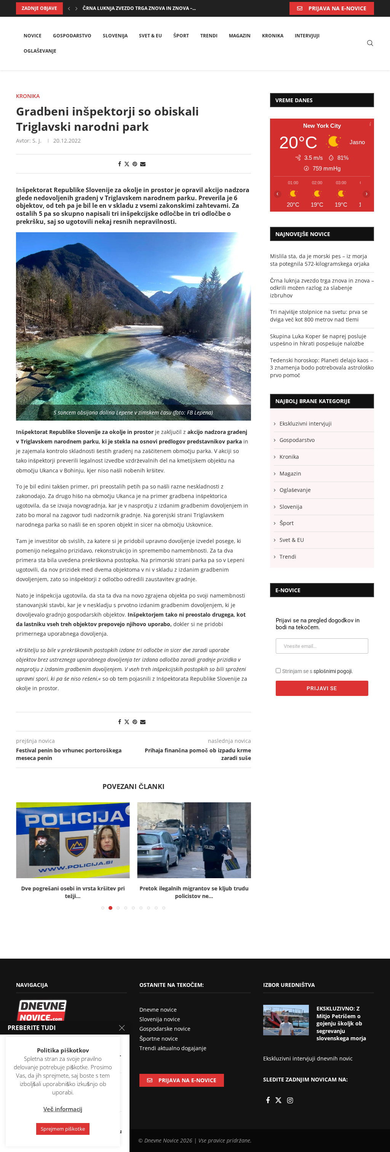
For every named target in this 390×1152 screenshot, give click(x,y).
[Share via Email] (142, 163)
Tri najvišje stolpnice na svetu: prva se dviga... (142, 8)
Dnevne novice (158, 1009)
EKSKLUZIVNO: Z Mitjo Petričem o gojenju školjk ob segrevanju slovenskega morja (341, 1023)
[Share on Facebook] (119, 163)
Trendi (208, 35)
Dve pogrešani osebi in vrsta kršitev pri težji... (73, 892)
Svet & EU (150, 35)
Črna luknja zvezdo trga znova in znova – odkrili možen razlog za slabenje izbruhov (322, 288)
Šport (181, 35)
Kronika (272, 35)
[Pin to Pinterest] (135, 163)
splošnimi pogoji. (333, 671)
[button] (69, 8)
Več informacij (62, 1109)
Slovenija (115, 35)
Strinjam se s (317, 671)
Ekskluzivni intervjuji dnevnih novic (308, 1058)
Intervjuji (307, 35)
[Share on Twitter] (126, 163)
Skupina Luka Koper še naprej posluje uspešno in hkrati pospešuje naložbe (318, 340)
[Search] (370, 43)
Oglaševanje (40, 51)
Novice (33, 35)
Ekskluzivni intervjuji (306, 423)
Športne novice (158, 1038)
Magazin (240, 35)
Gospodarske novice (164, 1028)
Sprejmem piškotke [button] (63, 1128)
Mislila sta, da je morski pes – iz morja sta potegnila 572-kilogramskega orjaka (319, 259)
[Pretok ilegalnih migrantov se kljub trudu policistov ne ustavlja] (194, 840)
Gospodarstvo (72, 35)
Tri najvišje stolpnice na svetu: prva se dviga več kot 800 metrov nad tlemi (319, 315)
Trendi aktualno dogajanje (172, 1048)
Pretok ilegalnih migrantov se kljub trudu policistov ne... (194, 892)
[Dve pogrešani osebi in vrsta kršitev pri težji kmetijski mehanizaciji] (73, 840)
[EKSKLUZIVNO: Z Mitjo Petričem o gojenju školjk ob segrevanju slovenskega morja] (286, 1020)
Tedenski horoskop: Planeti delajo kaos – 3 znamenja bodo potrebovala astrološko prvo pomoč (322, 368)
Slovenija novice (159, 1019)
